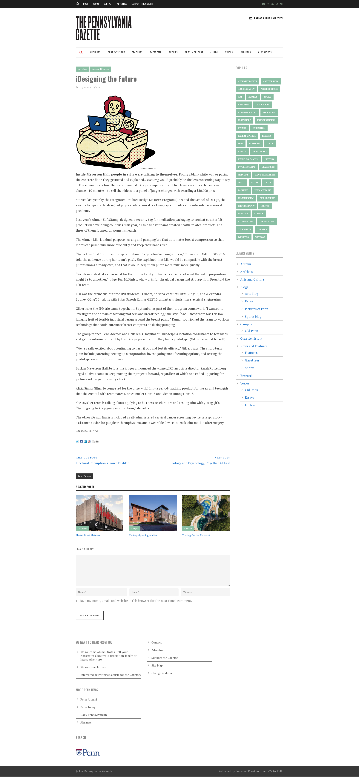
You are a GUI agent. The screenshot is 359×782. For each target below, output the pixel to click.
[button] (81, 55)
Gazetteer (156, 52)
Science (258, 213)
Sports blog (253, 316)
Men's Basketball (265, 174)
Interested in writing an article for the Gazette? (110, 675)
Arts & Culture (194, 52)
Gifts (270, 143)
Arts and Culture (252, 279)
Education (269, 112)
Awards (252, 97)
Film (240, 143)
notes (254, 182)
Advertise (122, 3)
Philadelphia (267, 198)
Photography (246, 206)
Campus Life (263, 104)
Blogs (244, 287)
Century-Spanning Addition (143, 535)
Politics (243, 213)
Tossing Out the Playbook (196, 535)
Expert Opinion (247, 136)
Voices (229, 52)
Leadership (268, 167)
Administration (247, 81)
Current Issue (116, 52)
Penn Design (84, 476)
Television (244, 229)
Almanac (85, 722)
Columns (251, 390)
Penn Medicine (262, 190)
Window (260, 237)
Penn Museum (246, 198)
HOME (85, 3)
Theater (262, 229)
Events (242, 128)
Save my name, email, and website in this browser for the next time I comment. (135, 600)
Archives (95, 52)
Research (246, 375)
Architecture (269, 89)
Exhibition (259, 128)
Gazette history (251, 338)
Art (240, 97)
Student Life (245, 221)
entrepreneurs (266, 120)
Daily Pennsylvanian (93, 715)
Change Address (161, 673)
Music (241, 182)
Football (255, 143)
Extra (249, 301)
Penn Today (87, 707)
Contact (108, 3)
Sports (173, 52)
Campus (134, 528)
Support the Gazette (142, 3)
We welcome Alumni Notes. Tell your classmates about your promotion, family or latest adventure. (108, 655)
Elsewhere (244, 120)
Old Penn (246, 52)
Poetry (265, 206)
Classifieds (265, 52)
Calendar (243, 104)
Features (137, 52)
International (247, 167)
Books (267, 97)
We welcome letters (93, 667)
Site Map (157, 665)
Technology (266, 221)
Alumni (214, 52)
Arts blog (251, 293)
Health (242, 151)
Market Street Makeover (89, 535)
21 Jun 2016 (85, 87)
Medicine (243, 174)
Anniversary (270, 81)
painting (243, 190)
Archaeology (246, 89)
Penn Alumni (88, 699)
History (269, 159)
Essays (249, 397)
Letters (250, 405)
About (96, 3)
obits (268, 182)
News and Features (100, 69)
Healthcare (260, 151)
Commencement (247, 112)
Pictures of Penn (256, 309)
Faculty (266, 136)
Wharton (243, 237)
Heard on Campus (248, 159)
